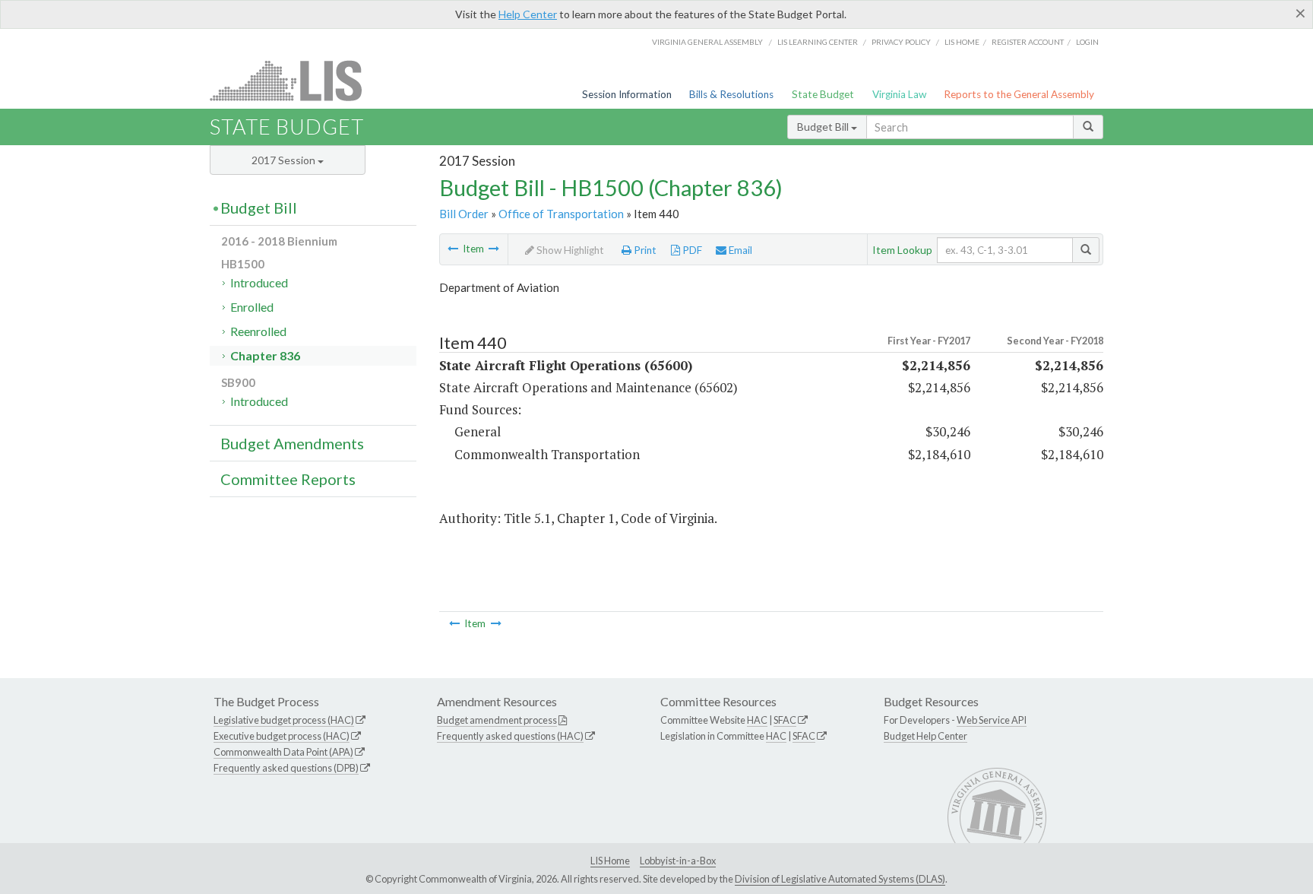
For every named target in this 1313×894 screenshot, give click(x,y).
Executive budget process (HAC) (282, 736)
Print (643, 250)
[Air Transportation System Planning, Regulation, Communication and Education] (453, 249)
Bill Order (464, 213)
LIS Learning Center (817, 41)
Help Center (527, 14)
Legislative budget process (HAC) (284, 720)
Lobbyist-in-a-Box (678, 860)
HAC (757, 720)
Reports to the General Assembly (1019, 94)
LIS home (961, 41)
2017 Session (285, 160)
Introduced (259, 282)
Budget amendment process (497, 720)
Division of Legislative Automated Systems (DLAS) (840, 879)
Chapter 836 (265, 355)
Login (1087, 41)
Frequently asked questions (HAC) (510, 736)
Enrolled (252, 307)
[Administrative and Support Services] (494, 249)
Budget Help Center (925, 736)
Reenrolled (258, 331)
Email (739, 250)
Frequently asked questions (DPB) (286, 768)
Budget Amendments (292, 443)
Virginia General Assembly (707, 41)
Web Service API (992, 720)
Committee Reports (288, 479)
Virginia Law (899, 94)
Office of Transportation (561, 213)
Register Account (1028, 41)
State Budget (823, 94)
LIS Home (610, 860)
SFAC (785, 720)
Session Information (627, 94)
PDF (691, 250)
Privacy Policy (901, 41)
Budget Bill (824, 126)
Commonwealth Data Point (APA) (283, 752)
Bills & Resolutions (731, 94)
